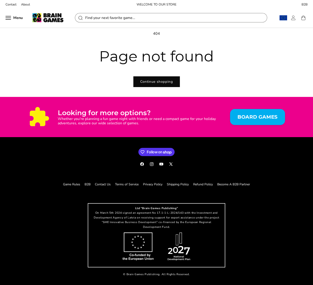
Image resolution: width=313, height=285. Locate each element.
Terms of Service (127, 184)
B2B (305, 4)
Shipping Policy (178, 184)
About (25, 4)
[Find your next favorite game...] (80, 17)
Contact (10, 4)
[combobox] (171, 17)
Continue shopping (156, 81)
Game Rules (71, 184)
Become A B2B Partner (233, 184)
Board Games (257, 117)
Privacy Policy (152, 184)
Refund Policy (203, 184)
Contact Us (103, 184)
